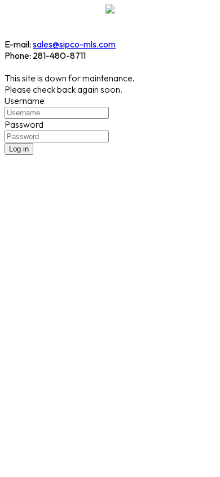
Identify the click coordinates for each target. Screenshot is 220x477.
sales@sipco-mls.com (74, 44)
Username (25, 100)
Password (24, 124)
